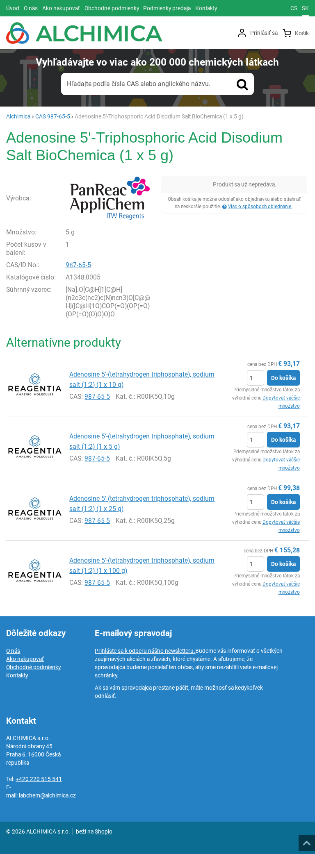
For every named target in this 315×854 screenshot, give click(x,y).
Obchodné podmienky (33, 667)
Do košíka (283, 378)
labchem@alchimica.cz (47, 795)
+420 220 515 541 (39, 779)
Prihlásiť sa (264, 33)
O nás (13, 650)
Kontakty (17, 675)
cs (293, 8)
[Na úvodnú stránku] (84, 33)
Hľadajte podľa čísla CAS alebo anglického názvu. (138, 84)
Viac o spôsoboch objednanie (260, 206)
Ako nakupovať (25, 659)
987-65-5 (78, 265)
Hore (306, 840)
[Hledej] (242, 84)
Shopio (103, 831)
